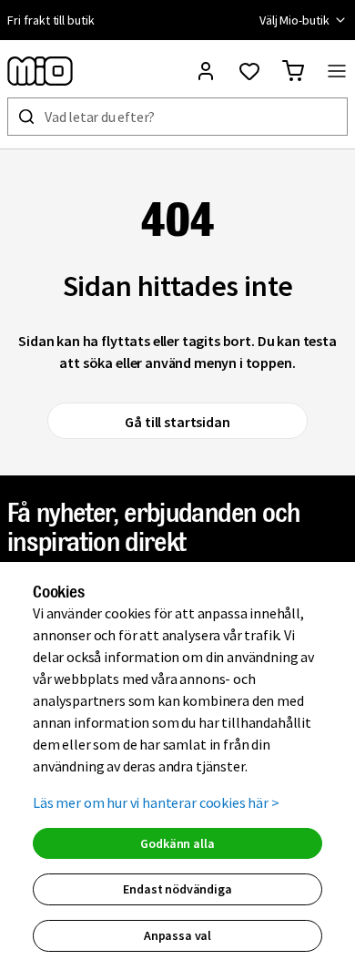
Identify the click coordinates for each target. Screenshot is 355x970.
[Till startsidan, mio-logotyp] (40, 71)
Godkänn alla (177, 843)
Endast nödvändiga (177, 889)
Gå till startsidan (177, 422)
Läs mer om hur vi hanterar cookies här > (156, 802)
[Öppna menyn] (337, 71)
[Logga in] (206, 71)
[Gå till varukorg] (293, 71)
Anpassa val (177, 935)
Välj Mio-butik (294, 20)
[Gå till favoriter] (249, 71)
